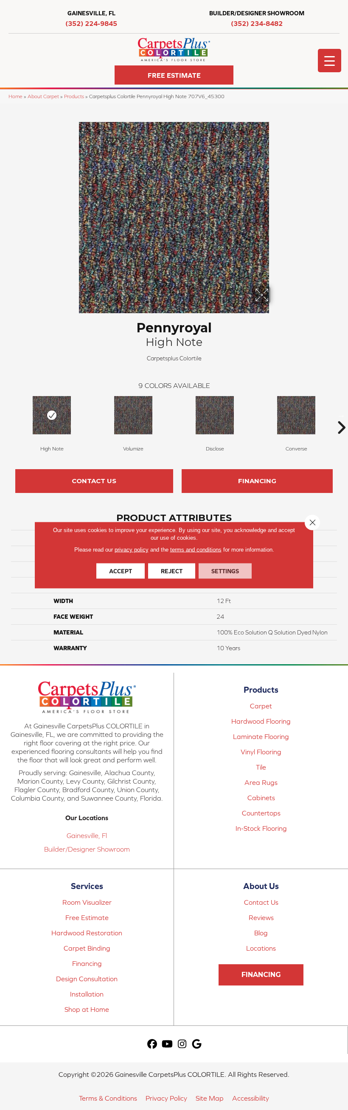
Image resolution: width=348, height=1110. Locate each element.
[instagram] (182, 1044)
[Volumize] (133, 415)
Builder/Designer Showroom (87, 849)
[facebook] (152, 1044)
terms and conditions (196, 550)
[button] (174, 75)
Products (74, 96)
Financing (257, 481)
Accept (120, 571)
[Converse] (296, 415)
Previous (6, 415)
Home (15, 96)
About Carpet (43, 96)
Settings (225, 571)
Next (341, 415)
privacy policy (132, 550)
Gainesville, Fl (87, 835)
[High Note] (52, 415)
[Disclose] (214, 415)
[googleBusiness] (197, 1044)
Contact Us (94, 481)
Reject (171, 571)
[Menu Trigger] (329, 60)
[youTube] (167, 1044)
